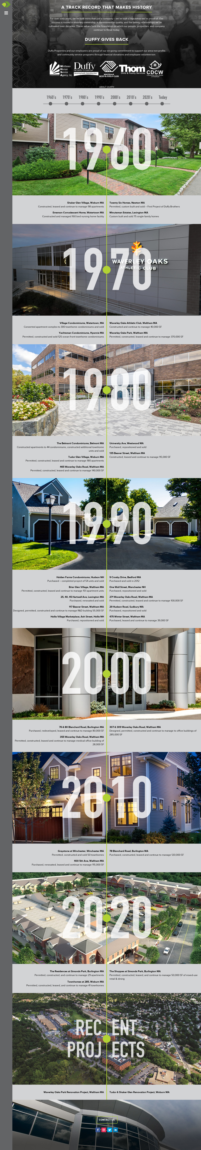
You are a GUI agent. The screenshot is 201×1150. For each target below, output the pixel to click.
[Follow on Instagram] (103, 1130)
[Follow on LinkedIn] (115, 1130)
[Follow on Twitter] (109, 1130)
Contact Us (107, 1120)
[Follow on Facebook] (97, 1130)
